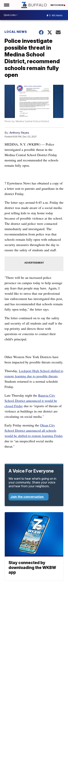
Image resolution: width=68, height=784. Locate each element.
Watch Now (57, 5)
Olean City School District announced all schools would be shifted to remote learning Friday (34, 430)
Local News (16, 32)
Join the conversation (27, 497)
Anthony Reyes (19, 132)
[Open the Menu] (6, 5)
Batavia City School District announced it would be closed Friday (31, 400)
